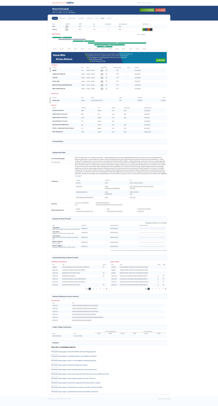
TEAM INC (54, 77)
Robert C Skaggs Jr (57, 245)
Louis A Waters (56, 236)
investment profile (71, 18)
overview (55, 18)
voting (96, 18)
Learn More (160, 60)
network (102, 18)
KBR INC (54, 70)
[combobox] (151, 3)
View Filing (77, 176)
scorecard (109, 18)
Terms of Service (52, 399)
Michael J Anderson (57, 241)
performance (62, 18)
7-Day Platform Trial (147, 10)
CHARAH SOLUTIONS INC (58, 74)
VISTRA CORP (55, 81)
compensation (81, 18)
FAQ (66, 399)
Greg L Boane (55, 232)
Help (69, 399)
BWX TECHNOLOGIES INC (58, 88)
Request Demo (160, 10)
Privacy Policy (60, 399)
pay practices (89, 18)
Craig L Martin (56, 227)
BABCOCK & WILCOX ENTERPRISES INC (62, 85)
